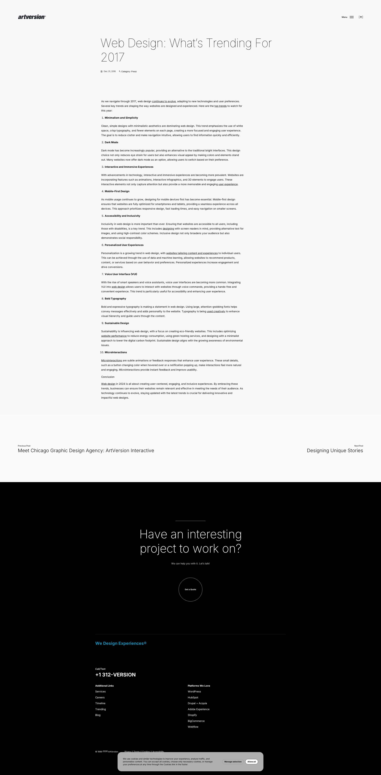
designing (168, 228)
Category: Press (129, 71)
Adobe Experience (199, 709)
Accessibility (158, 751)
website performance (114, 335)
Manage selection (233, 761)
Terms (137, 751)
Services (100, 691)
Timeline (100, 703)
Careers (100, 697)
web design (118, 286)
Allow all (252, 761)
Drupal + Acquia (197, 703)
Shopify (192, 715)
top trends (220, 105)
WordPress (194, 691)
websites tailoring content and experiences (192, 253)
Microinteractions (111, 360)
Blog (97, 715)
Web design (108, 383)
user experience (228, 184)
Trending (100, 709)
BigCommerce (196, 720)
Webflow (193, 726)
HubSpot (193, 697)
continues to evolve (164, 101)
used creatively (216, 311)
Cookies (146, 751)
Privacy (128, 751)
